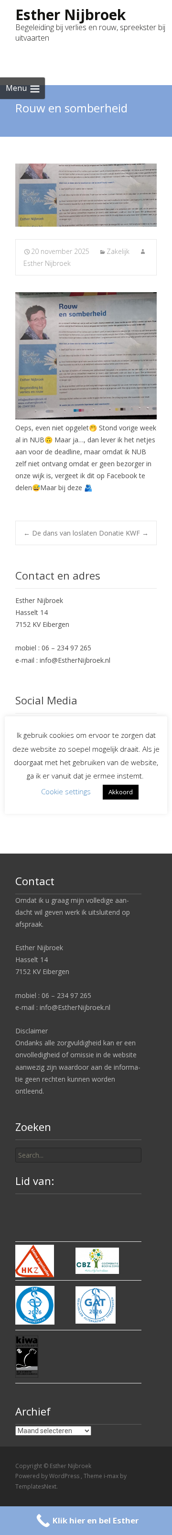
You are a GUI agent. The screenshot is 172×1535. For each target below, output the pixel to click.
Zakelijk (118, 251)
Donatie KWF (124, 532)
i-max (112, 1476)
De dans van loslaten (60, 532)
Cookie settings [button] (66, 791)
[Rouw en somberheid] (86, 195)
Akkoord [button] (120, 792)
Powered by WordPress (48, 1476)
